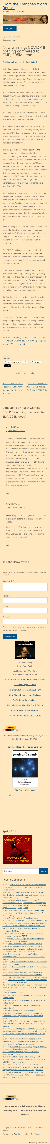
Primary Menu (10, 29)
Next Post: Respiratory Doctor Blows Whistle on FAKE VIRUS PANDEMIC (37, 386)
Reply (8, 493)
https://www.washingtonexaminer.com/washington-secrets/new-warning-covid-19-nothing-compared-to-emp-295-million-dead (25, 340)
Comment (8, 581)
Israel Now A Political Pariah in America (24, 1010)
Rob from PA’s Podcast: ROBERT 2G (25, 690)
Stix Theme (35, 1134)
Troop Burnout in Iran (16, 992)
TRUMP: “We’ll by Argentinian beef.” (23, 918)
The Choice (15, 1054)
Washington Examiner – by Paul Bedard (20, 62)
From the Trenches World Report (25, 6)
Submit (43, 871)
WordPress (18, 1134)
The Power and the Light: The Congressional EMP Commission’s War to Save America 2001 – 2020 (23, 182)
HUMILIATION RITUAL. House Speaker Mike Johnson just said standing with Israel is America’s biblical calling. (24, 887)
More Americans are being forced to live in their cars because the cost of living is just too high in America (24, 1023)
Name (5, 596)
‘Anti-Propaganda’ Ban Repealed (25, 710)
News (14, 40)
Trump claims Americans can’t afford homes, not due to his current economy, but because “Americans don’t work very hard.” (25, 956)
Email (5, 606)
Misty (33, 373)
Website (7, 617)
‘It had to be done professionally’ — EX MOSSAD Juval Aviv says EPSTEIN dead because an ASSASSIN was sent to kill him (24, 1059)
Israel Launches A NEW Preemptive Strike (25, 944)
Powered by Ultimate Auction (38, 1143)
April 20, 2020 (14, 37)
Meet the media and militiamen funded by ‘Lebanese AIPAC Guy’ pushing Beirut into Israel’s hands (23, 1015)
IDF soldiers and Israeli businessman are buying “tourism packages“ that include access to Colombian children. (25, 987)
